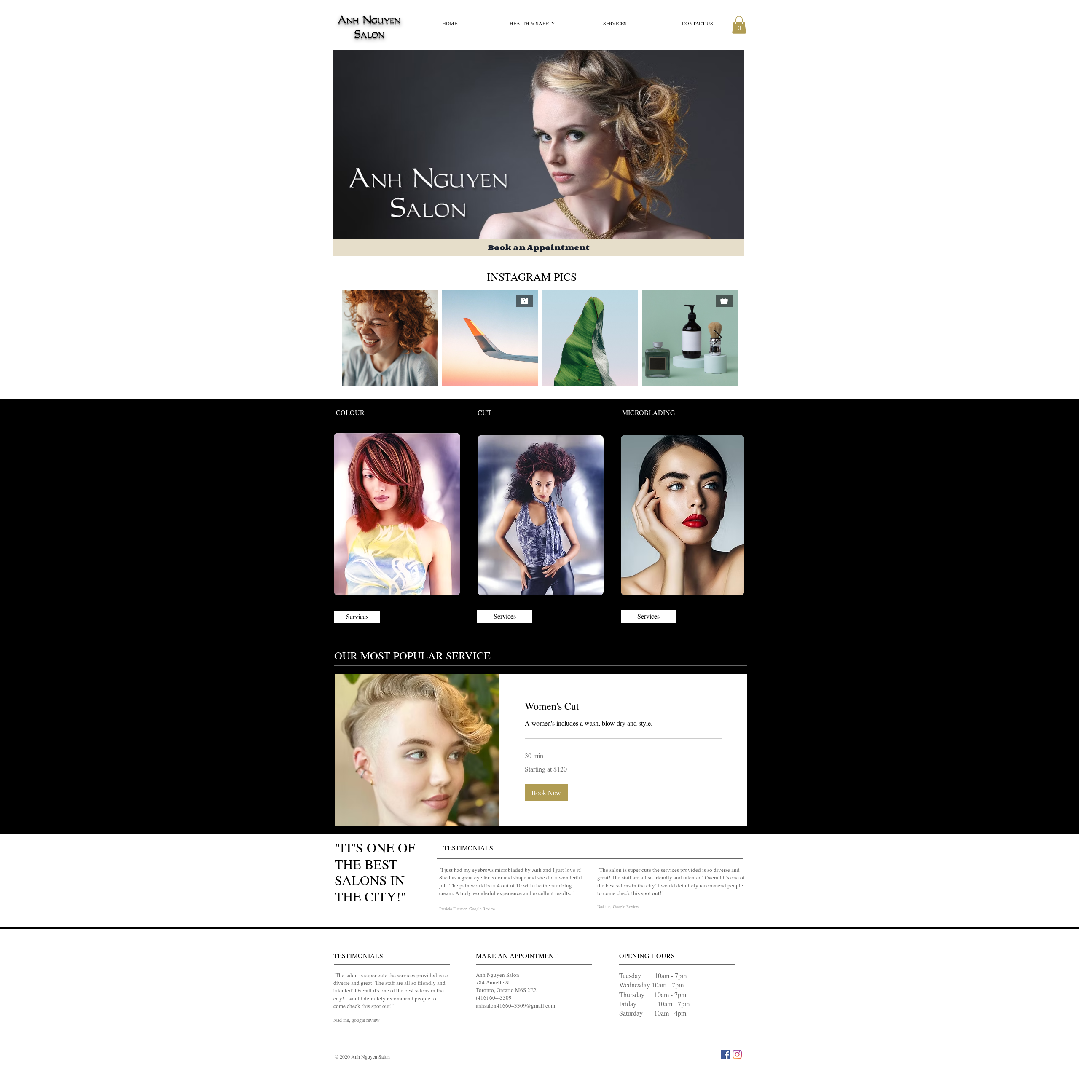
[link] (623, 706)
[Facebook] (725, 1054)
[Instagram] (737, 1054)
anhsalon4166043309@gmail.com (515, 1005)
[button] (739, 25)
